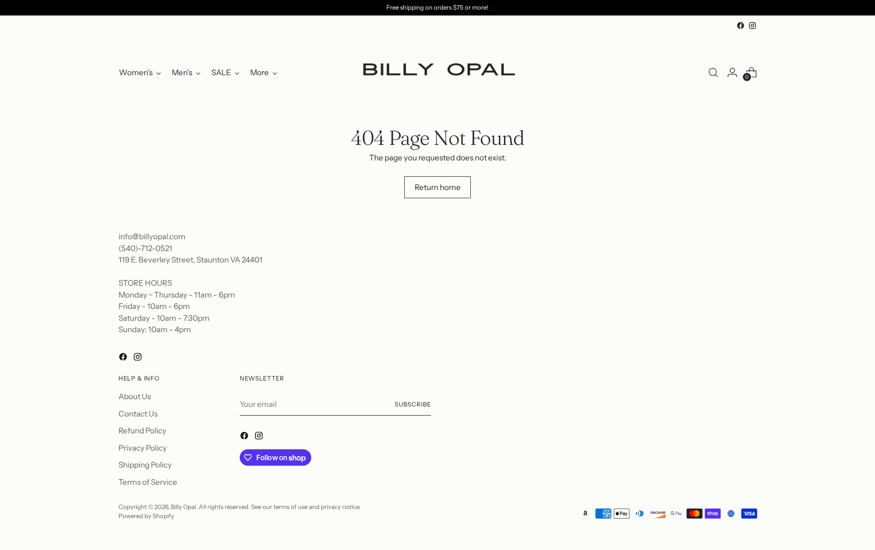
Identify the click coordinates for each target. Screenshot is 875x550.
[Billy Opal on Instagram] (752, 25)
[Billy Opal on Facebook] (740, 25)
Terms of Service (147, 482)
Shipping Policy (145, 464)
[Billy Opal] (437, 72)
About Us (134, 396)
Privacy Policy (142, 447)
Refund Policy (142, 430)
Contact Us (138, 413)
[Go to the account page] (732, 72)
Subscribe (413, 404)
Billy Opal (183, 506)
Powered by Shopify (146, 515)
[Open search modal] (713, 72)
